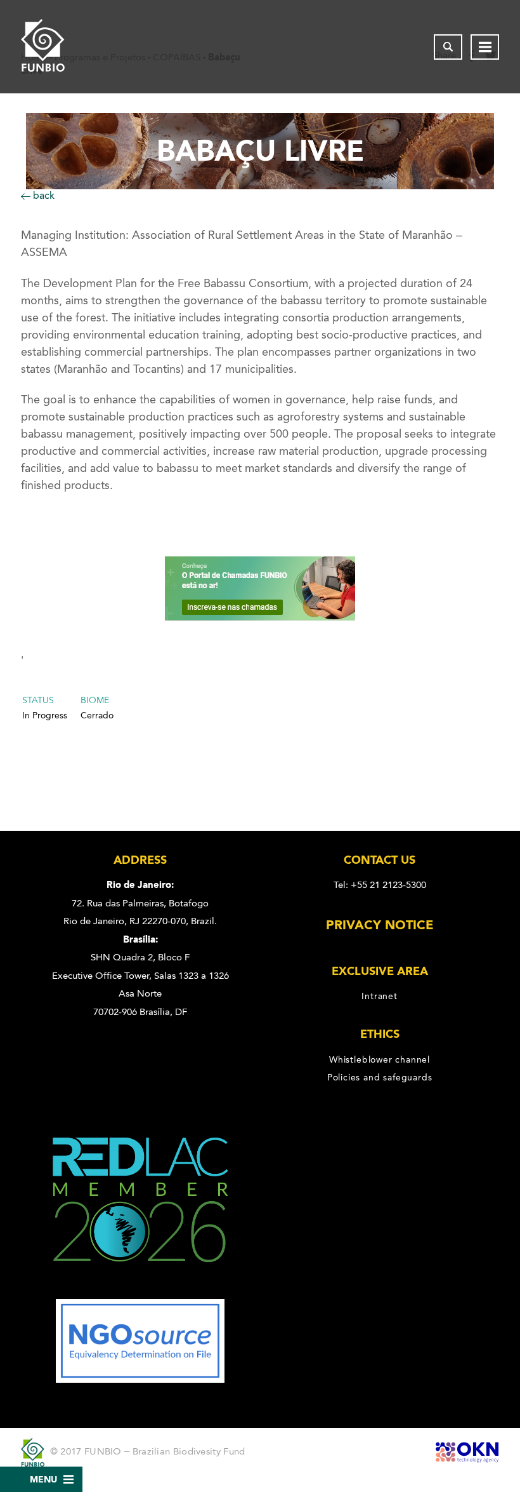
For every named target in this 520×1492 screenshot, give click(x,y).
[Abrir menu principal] (485, 47)
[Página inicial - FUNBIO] (46, 46)
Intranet (379, 996)
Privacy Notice (380, 924)
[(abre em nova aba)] (140, 1290)
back (42, 195)
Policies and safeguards (379, 1077)
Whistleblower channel (379, 1059)
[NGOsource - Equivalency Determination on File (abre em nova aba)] (140, 1379)
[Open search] (448, 47)
